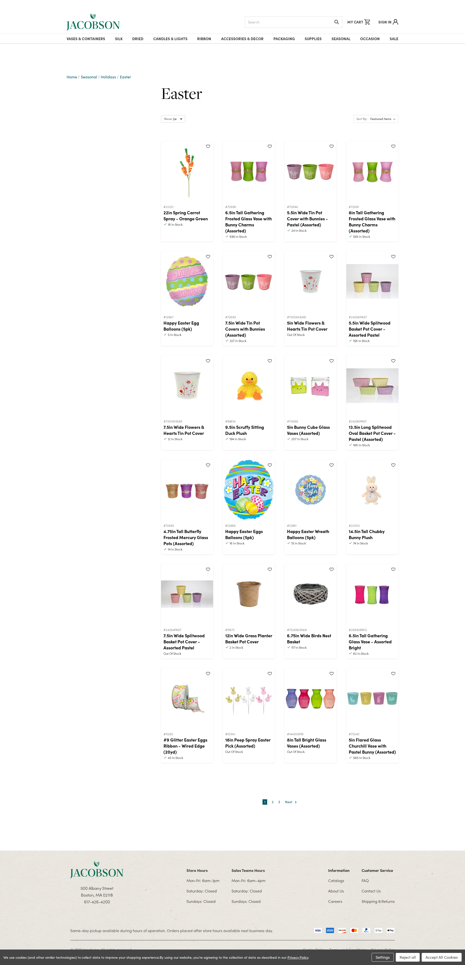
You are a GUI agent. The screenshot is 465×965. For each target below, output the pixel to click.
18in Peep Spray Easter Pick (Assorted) (248, 743)
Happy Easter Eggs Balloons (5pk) (244, 534)
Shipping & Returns (378, 901)
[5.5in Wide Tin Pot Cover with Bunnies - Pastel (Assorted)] (311, 171)
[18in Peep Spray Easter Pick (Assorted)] (249, 698)
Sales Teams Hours (248, 870)
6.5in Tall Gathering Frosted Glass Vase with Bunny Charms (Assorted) (248, 221)
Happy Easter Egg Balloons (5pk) (181, 326)
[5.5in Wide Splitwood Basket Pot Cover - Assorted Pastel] (372, 281)
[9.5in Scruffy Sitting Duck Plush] (249, 386)
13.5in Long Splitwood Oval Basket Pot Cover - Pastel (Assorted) (372, 433)
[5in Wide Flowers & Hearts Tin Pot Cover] (311, 281)
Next (289, 802)
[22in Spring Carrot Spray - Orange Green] (187, 171)
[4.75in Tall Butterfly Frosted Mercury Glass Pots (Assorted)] (187, 490)
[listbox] (384, 119)
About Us (336, 890)
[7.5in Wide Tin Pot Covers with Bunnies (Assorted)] (249, 281)
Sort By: (361, 119)
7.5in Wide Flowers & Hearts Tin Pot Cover (183, 430)
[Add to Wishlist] (208, 146)
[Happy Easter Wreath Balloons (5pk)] (311, 490)
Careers (335, 901)
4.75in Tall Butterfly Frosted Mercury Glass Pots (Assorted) (185, 537)
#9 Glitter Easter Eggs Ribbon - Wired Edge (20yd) (185, 746)
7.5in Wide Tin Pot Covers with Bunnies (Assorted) (245, 329)
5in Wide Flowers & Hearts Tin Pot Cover (307, 326)
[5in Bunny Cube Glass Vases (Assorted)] (311, 386)
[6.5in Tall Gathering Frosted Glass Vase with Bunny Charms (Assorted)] (249, 171)
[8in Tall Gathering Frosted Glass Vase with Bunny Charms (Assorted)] (372, 171)
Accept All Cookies (442, 957)
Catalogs (336, 880)
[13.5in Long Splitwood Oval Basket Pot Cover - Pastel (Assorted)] (372, 386)
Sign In (384, 21)
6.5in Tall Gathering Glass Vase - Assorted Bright (370, 641)
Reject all (408, 957)
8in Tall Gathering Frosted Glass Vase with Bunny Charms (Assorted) (372, 221)
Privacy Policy (297, 957)
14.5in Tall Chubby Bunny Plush (367, 534)
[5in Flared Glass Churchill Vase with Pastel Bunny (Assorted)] (372, 698)
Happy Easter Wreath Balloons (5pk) (308, 534)
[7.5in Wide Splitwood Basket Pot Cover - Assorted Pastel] (187, 594)
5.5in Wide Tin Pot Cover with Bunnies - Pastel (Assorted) (307, 218)
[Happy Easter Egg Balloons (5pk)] (187, 281)
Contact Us (371, 890)
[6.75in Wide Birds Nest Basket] (311, 594)
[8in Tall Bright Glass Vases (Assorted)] (311, 698)
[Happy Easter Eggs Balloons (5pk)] (249, 490)
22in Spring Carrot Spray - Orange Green (185, 215)
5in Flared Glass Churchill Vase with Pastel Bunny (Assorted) (372, 746)
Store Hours (197, 870)
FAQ (365, 880)
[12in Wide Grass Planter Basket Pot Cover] (249, 594)
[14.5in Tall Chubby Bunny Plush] (372, 490)
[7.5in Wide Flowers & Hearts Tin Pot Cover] (187, 386)
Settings (383, 957)
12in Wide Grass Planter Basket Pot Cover (248, 638)
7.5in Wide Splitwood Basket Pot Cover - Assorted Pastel (184, 641)
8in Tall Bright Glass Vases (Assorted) (306, 743)
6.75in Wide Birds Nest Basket (309, 638)
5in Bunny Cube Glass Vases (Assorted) (308, 430)
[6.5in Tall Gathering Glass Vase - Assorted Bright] (372, 594)
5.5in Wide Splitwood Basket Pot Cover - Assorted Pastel (369, 329)
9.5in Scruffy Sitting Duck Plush (244, 430)
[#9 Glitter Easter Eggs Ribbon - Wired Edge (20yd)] (187, 698)
